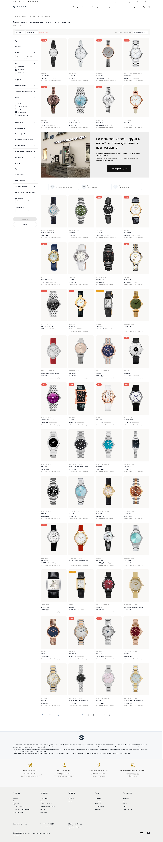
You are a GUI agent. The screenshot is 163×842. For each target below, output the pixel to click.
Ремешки (98, 809)
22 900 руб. (128, 656)
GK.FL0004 (127, 326)
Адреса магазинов (120, 2)
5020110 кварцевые (47, 233)
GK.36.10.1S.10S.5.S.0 (47, 420)
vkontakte (141, 832)
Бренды (76, 7)
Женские (20, 32)
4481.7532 (72, 76)
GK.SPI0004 (72, 233)
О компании (44, 798)
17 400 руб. (73, 703)
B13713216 (44, 560)
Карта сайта (17, 835)
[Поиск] (134, 6)
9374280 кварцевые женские (133, 701)
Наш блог (71, 798)
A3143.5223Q (45, 76)
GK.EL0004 (127, 467)
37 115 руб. (127, 282)
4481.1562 (127, 122)
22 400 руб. (100, 516)
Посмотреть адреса (119, 169)
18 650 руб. (72, 78)
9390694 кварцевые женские (78, 467)
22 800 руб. (45, 235)
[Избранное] (144, 6)
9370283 (99, 467)
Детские (98, 804)
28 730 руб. (100, 125)
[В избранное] (65, 40)
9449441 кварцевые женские (78, 560)
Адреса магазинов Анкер (74, 828)
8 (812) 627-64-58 (75, 824)
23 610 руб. (72, 125)
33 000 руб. (45, 610)
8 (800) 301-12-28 (47, 824)
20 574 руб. (100, 78)
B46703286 (127, 233)
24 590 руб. (100, 282)
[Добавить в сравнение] (65, 44)
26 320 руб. (100, 235)
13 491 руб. (45, 125)
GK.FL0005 (72, 373)
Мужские (98, 798)
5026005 (99, 513)
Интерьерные (65, 7)
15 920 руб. (45, 78)
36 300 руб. (45, 703)
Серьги (125, 806)
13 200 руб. (127, 610)
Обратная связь (18, 812)
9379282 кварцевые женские (133, 654)
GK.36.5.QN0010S (74, 122)
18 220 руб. (72, 516)
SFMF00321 (127, 76)
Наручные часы (52, 7)
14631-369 (99, 76)
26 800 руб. (45, 656)
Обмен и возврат (18, 806)
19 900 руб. (100, 703)
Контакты (140, 2)
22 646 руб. (100, 329)
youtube (148, 832)
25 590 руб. (128, 516)
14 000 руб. (73, 563)
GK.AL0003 (44, 467)
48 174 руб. (127, 78)
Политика (43, 812)
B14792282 (99, 420)
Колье (124, 801)
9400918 (99, 701)
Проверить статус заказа (21, 809)
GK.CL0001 (127, 560)
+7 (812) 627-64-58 (32, 2)
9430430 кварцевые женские (50, 373)
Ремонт (42, 809)
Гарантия (16, 804)
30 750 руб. (100, 656)
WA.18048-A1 (45, 654)
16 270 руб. (72, 282)
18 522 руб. (45, 329)
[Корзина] (149, 6)
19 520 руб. (127, 469)
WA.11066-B (100, 654)
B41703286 (72, 326)
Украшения (85, 7)
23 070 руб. (73, 235)
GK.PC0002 (100, 279)
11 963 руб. (45, 282)
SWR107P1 (99, 326)
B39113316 (99, 122)
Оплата (15, 801)
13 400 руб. (45, 376)
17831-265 (44, 122)
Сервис (147, 2)
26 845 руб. (128, 376)
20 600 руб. (100, 610)
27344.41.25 (45, 607)
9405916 (99, 607)
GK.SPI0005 (127, 513)
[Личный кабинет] (139, 6)
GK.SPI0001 (44, 513)
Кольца (125, 804)
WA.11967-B (44, 701)
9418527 (99, 373)
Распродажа (108, 7)
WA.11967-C (72, 654)
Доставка (132, 2)
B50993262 (72, 420)
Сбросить (25, 224)
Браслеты (126, 798)
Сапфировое (32, 32)
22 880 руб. (73, 329)
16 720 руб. (72, 376)
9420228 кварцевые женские (78, 701)
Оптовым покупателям (47, 806)
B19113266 (127, 373)
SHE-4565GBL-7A (46, 279)
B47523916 (127, 279)
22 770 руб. (45, 469)
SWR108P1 (72, 607)
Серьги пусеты (127, 809)
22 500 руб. (100, 376)
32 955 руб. (72, 422)
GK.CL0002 (72, 513)
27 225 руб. (72, 656)
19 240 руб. (128, 329)
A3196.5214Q (100, 233)
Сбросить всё (43, 32)
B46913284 (99, 560)
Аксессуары (96, 7)
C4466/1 (71, 279)
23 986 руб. (73, 610)
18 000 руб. (128, 125)
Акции (70, 801)
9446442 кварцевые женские (133, 607)
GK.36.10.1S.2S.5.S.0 (47, 326)
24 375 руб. (45, 563)
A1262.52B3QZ (128, 420)
